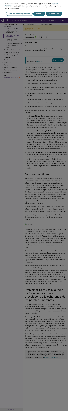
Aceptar (39, 14)
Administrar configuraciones (19, 14)
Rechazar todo (54, 14)
